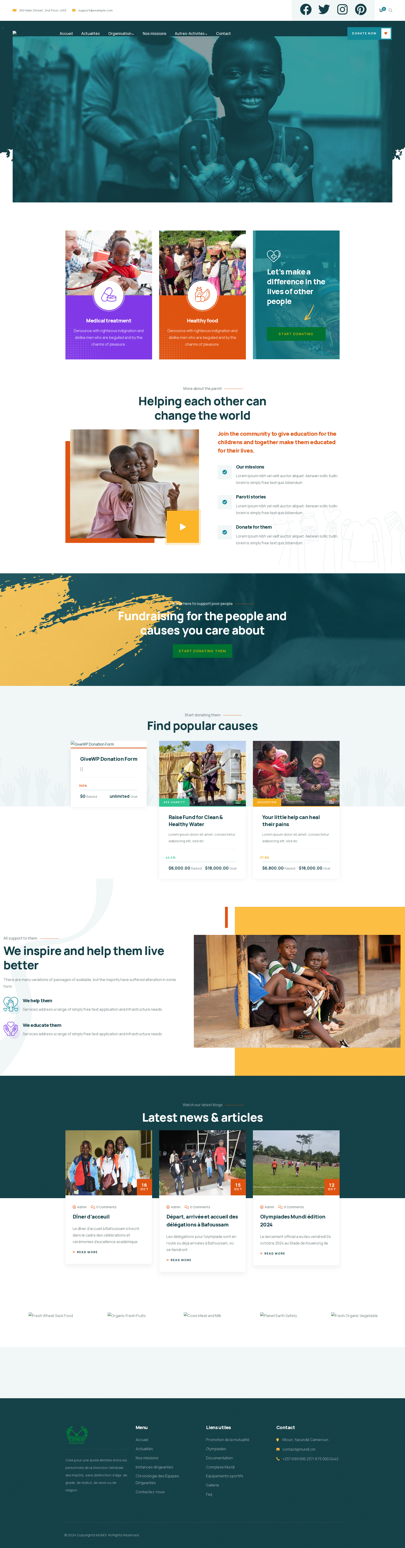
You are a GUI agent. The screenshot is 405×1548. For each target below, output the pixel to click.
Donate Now (364, 33)
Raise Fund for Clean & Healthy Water (196, 821)
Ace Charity (174, 802)
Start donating (296, 334)
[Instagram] (342, 9)
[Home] (19, 34)
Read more (87, 1260)
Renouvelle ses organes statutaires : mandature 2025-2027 (290, 1224)
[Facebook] (306, 9)
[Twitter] (324, 9)
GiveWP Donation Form (108, 758)
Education (267, 802)
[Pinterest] (361, 9)
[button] (340, 812)
